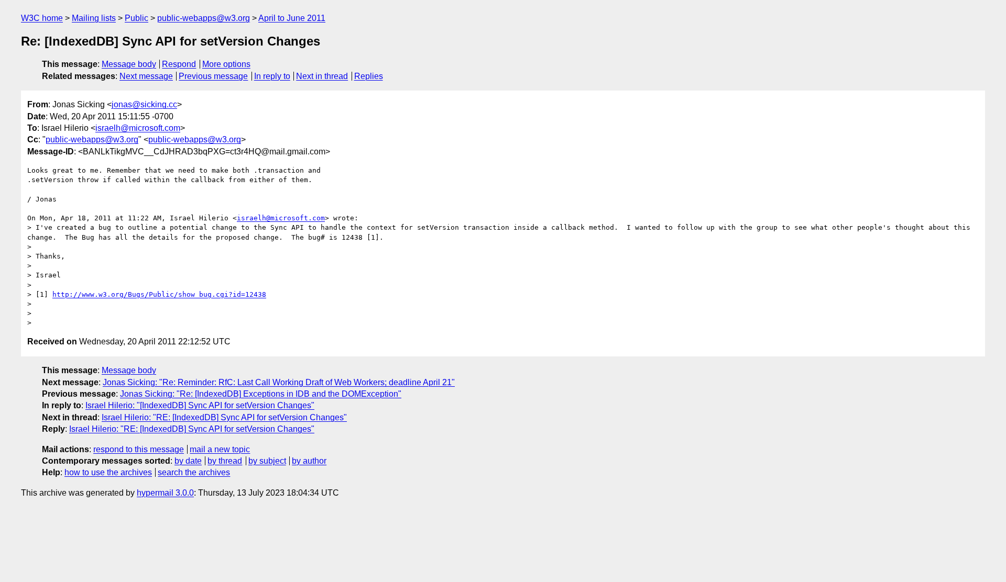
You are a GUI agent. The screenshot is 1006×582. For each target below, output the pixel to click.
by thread (224, 460)
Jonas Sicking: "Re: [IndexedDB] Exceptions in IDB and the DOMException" (260, 393)
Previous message (213, 76)
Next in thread (322, 76)
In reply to (272, 76)
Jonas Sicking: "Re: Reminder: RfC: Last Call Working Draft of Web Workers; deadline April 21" (279, 382)
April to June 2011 (291, 18)
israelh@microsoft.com (137, 128)
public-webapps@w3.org (203, 18)
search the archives (194, 472)
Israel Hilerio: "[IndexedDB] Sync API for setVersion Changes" (199, 405)
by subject (267, 460)
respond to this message (138, 449)
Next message (146, 76)
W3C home (42, 18)
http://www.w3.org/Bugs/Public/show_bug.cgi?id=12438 (159, 294)
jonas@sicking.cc (144, 104)
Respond (179, 64)
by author (309, 460)
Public (136, 18)
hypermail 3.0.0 (165, 492)
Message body (129, 64)
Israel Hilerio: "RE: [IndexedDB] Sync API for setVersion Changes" (224, 417)
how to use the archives (108, 472)
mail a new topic (220, 449)
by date (188, 460)
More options (226, 64)
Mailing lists (94, 18)
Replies (368, 76)
